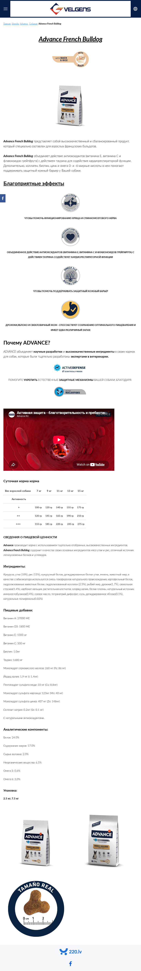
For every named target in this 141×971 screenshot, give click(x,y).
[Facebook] (70, 964)
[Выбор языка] (135, 9)
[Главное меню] (5, 9)
